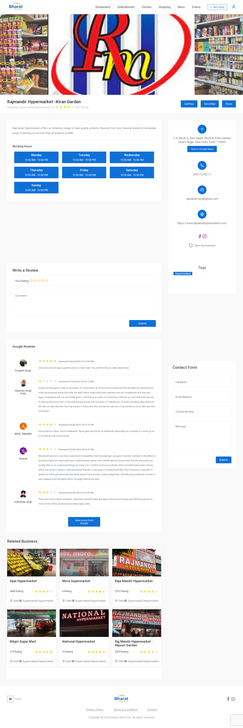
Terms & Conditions (125, 709)
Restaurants (102, 7)
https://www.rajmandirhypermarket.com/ (202, 223)
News (181, 7)
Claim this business (204, 245)
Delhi (16, 600)
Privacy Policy (95, 709)
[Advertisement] (84, 231)
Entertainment (125, 7)
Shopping (164, 7)
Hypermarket (183, 273)
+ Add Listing (217, 7)
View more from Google (84, 522)
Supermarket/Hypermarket (38, 600)
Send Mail (209, 103)
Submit (142, 323)
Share (229, 103)
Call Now (189, 103)
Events (196, 7)
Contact (152, 709)
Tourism (147, 7)
